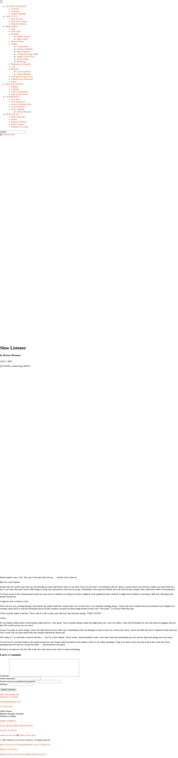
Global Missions (24, 74)
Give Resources (18, 102)
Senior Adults (23, 59)
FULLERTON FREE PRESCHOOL (16, 726)
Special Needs (17, 41)
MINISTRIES (12, 26)
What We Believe (19, 24)
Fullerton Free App (19, 127)
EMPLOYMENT (8, 721)
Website (3, 684)
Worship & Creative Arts (22, 76)
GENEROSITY (13, 96)
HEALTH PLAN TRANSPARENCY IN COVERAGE (25, 745)
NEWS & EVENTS (15, 84)
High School (22, 39)
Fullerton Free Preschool (22, 79)
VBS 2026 (16, 31)
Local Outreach (23, 71)
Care (13, 66)
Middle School (23, 36)
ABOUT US (11, 16)
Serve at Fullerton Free (21, 104)
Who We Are (17, 19)
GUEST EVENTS (8, 730)
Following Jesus (18, 117)
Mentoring (21, 61)
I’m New (15, 9)
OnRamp (15, 11)
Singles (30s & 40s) (25, 56)
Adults (14, 44)
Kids (13, 29)
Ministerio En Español (21, 64)
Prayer (14, 119)
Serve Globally (17, 109)
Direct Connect (17, 124)
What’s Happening (19, 91)
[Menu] (1, 1)
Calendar (15, 89)
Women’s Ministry (25, 49)
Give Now (15, 99)
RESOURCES (12, 114)
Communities (22, 46)
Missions (15, 69)
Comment (4, 676)
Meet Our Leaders (19, 21)
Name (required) (7, 678)
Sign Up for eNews (19, 94)
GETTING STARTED (16, 6)
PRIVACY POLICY (9, 749)
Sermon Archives (18, 122)
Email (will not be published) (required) (17, 681)
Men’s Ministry (23, 51)
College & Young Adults (27, 54)
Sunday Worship (18, 14)
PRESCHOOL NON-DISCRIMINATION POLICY (23, 754)
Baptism (14, 86)
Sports (14, 81)
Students (15, 34)
